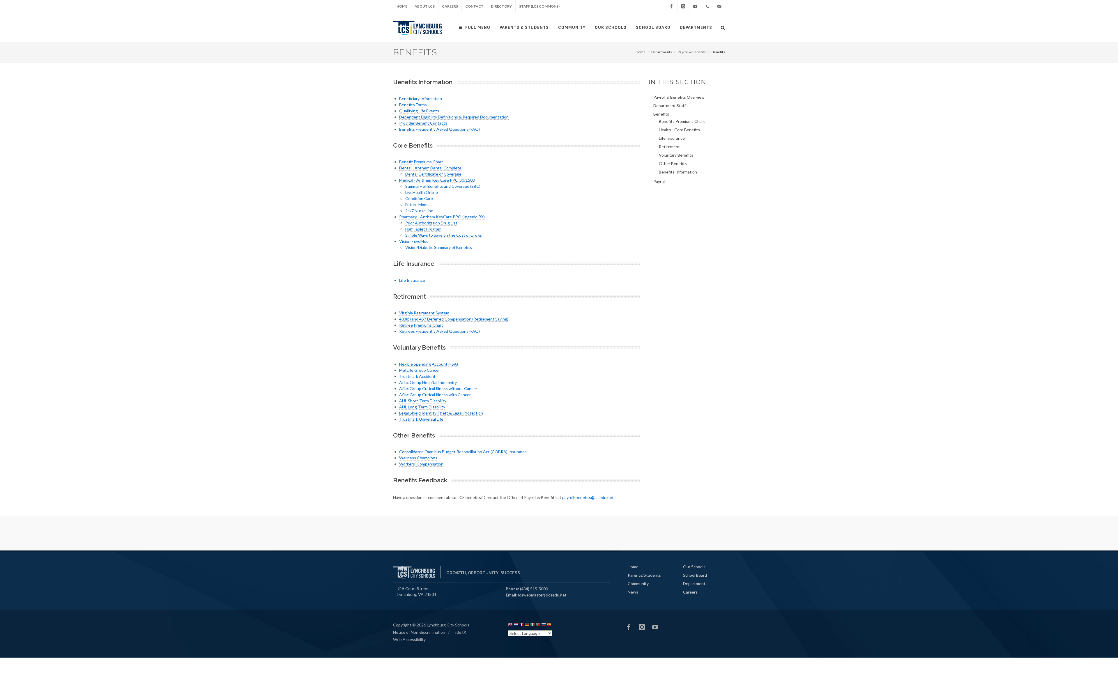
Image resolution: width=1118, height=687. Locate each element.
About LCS (425, 6)
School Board (653, 27)
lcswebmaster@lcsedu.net (542, 594)
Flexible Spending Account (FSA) (428, 364)
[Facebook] (671, 6)
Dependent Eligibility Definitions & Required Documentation (454, 116)
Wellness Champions (418, 457)
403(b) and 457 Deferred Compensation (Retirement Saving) (453, 318)
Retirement (669, 146)
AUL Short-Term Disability (422, 400)
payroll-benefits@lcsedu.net (588, 497)
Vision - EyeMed (414, 241)
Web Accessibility (409, 639)
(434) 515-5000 (534, 588)
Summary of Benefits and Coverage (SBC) (442, 186)
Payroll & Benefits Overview (679, 97)
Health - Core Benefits (679, 129)
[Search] (723, 27)
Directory (501, 6)
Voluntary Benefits (676, 155)
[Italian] (532, 625)
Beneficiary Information (420, 98)
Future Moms (417, 204)
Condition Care (419, 198)
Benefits (661, 113)
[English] (510, 625)
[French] (521, 625)
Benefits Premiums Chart (682, 121)
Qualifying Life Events (419, 110)
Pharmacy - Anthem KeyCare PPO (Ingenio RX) (442, 216)
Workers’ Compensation (421, 463)
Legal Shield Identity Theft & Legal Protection (441, 412)
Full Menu (477, 27)
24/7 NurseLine (419, 210)
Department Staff (669, 105)
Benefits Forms (413, 104)
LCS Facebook (629, 627)
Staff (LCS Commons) (539, 6)
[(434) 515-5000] (707, 6)
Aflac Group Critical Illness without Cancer (438, 388)
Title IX (459, 632)
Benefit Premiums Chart (421, 161)
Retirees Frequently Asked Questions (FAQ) (439, 331)
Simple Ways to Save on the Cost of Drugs (443, 235)
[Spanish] (549, 625)
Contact (474, 6)
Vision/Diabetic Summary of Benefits (438, 247)
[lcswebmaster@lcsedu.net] (719, 6)
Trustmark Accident (417, 376)
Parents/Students (644, 575)
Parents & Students (524, 27)
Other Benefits (673, 163)
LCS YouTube (655, 627)
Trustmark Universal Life (421, 419)
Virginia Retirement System (424, 312)
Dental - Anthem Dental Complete (430, 167)
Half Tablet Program (423, 228)
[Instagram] (683, 6)
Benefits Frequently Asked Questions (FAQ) (439, 129)
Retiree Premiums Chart (421, 325)
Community (571, 27)
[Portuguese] (538, 625)
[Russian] (543, 625)
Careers (450, 6)
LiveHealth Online (421, 192)
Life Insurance (412, 280)
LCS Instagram (642, 627)
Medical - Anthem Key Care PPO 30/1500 (437, 180)
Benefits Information (678, 171)
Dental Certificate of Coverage (433, 173)
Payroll (659, 181)
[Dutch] (516, 625)
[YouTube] (695, 6)
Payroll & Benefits (692, 52)
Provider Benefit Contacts (423, 123)
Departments (696, 27)
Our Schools (611, 27)
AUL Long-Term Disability (422, 406)
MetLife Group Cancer (419, 370)
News (633, 591)
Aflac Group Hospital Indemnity (428, 382)
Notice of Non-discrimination (419, 632)
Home (402, 6)
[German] (527, 625)
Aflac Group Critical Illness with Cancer (435, 394)
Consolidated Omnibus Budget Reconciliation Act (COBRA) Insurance (463, 451)
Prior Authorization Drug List (431, 222)
